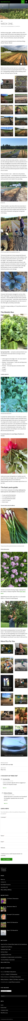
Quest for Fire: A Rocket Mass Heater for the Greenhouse (14, 944)
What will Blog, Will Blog (6, 889)
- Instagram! (3, 870)
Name (2, 835)
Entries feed (3, 1007)
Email (2, 841)
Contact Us (3, 882)
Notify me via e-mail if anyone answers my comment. (11, 854)
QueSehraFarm (10, 26)
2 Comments (17, 26)
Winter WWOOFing (5, 962)
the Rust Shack (4, 952)
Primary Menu (26, 1)
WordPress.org (4, 1012)
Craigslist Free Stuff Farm (6, 946)
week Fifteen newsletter (14, 982)
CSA (2, 21)
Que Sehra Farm (5, 2)
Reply (5, 787)
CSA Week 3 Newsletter (15, 976)
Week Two (3, 768)
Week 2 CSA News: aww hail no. (17, 979)
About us (3, 879)
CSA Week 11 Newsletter (10, 971)
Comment (3, 817)
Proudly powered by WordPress (7, 1019)
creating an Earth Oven (6, 954)
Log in (2, 1005)
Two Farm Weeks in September (8, 959)
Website (3, 847)
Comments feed (4, 1010)
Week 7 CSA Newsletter (11, 974)
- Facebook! (3, 869)
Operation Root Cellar (6, 949)
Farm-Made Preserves (6, 884)
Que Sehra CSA (4, 887)
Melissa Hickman (4, 979)
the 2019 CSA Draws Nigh (7, 763)
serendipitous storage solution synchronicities (11, 957)
